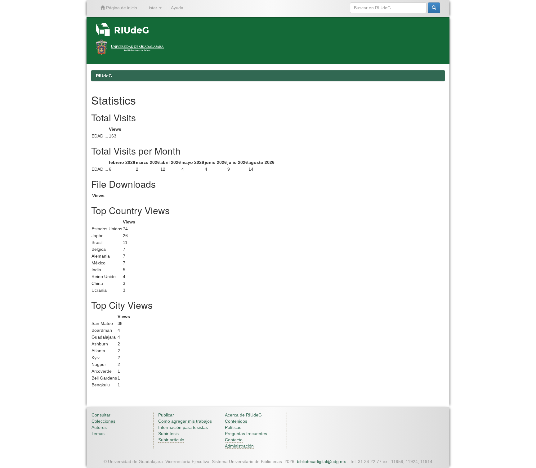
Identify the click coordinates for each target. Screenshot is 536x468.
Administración (239, 445)
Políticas (233, 427)
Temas (98, 433)
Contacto (234, 439)
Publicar (166, 414)
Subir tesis (168, 433)
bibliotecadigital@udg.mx (321, 461)
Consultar (101, 414)
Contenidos (236, 421)
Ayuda (177, 7)
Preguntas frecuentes (246, 433)
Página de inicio (121, 7)
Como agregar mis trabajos (185, 421)
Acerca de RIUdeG (243, 414)
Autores (99, 427)
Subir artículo (171, 439)
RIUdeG (104, 75)
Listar (152, 7)
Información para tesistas (183, 427)
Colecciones (103, 421)
